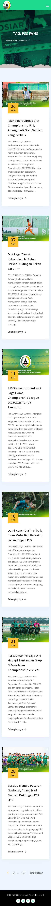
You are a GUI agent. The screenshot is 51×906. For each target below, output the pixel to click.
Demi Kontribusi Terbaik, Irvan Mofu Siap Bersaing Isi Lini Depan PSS (25, 535)
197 (23, 873)
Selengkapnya (15, 198)
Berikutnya (36, 873)
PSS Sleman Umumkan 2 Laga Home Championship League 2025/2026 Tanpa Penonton (24, 397)
